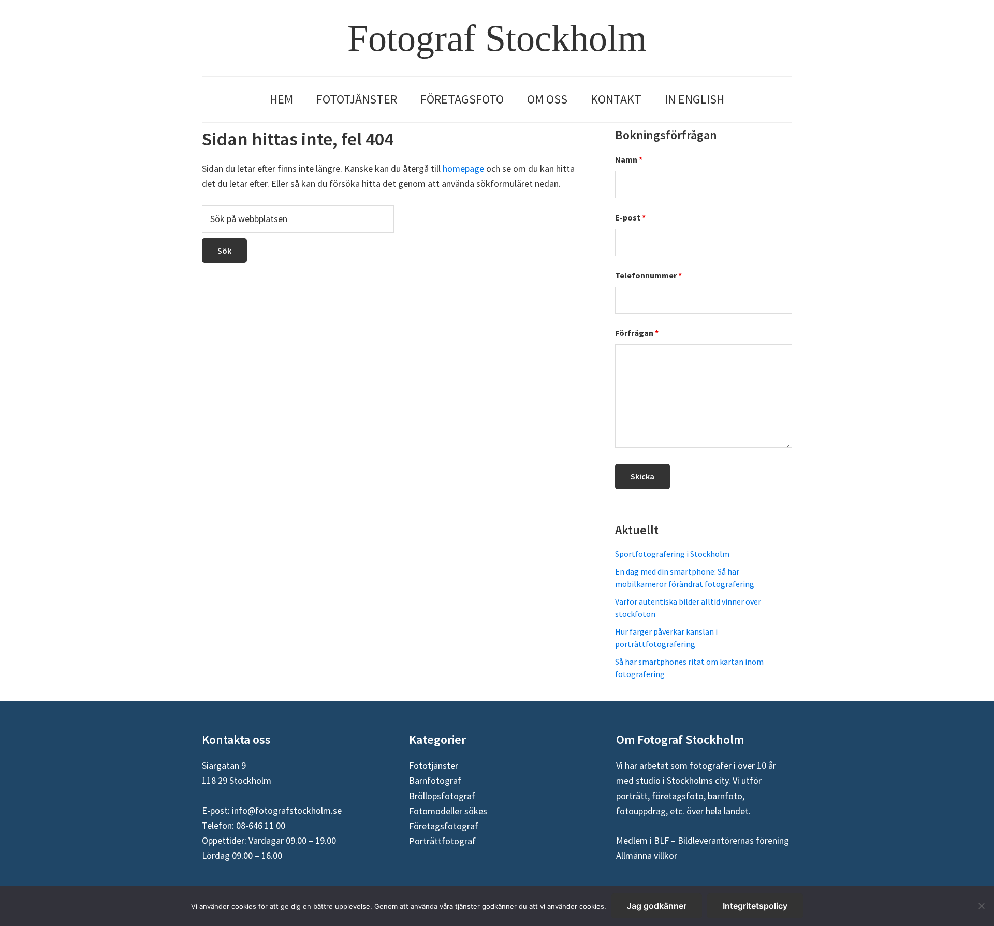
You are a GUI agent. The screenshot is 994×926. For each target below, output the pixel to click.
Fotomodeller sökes (448, 811)
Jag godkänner (656, 906)
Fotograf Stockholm (497, 38)
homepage (463, 168)
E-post (630, 217)
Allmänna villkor (646, 855)
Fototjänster (433, 765)
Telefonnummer (648, 275)
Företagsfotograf (443, 826)
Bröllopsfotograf (442, 796)
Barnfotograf (435, 780)
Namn (628, 159)
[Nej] (981, 906)
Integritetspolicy (755, 906)
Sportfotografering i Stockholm (672, 554)
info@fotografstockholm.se (287, 810)
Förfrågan (637, 333)
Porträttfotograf (442, 841)
